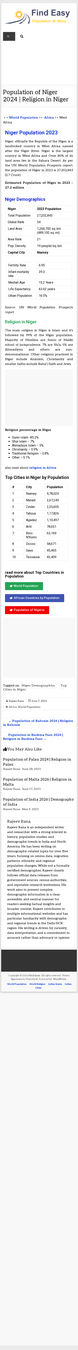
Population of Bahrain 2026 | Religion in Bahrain (38, 723)
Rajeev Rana (16, 700)
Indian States (55, 983)
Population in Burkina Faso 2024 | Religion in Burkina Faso (33, 737)
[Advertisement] (39, 63)
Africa (49, 118)
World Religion (37, 983)
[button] (24, 586)
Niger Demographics (38, 685)
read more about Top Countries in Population (34, 574)
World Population (23, 118)
